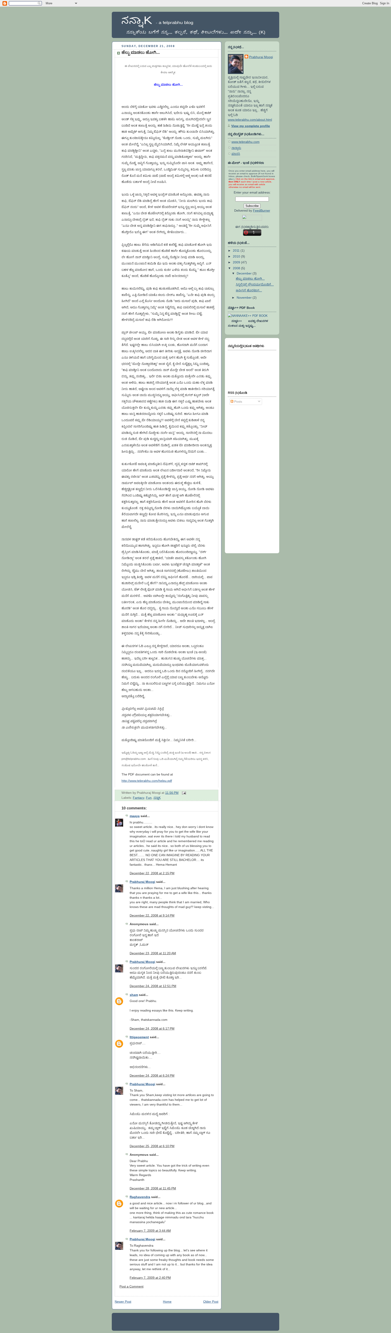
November (245, 297)
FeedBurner (261, 210)
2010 (237, 256)
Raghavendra (140, 1197)
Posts (237, 401)
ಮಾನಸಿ (235, 154)
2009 (237, 262)
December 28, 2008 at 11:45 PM (153, 1188)
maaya (135, 816)
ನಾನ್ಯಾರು (236, 148)
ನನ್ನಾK (157, 797)
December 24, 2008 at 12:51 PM (153, 986)
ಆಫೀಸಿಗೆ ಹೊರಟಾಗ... (249, 290)
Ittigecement (139, 1037)
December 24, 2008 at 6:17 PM (152, 1028)
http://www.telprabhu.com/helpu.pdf (147, 780)
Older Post (210, 1301)
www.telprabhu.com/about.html (250, 119)
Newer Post (123, 1301)
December (245, 273)
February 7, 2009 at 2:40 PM (150, 1277)
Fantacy (138, 797)
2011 (237, 250)
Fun (149, 797)
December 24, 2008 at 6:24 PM (152, 1075)
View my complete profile (250, 126)
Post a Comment (131, 1286)
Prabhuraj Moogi (142, 882)
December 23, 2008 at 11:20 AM (153, 953)
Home (167, 1301)
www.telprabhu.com (245, 142)
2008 (237, 268)
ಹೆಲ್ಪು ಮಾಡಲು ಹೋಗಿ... (141, 52)
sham (134, 995)
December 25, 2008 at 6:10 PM (152, 1146)
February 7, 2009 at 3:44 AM (150, 1230)
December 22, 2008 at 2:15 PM (152, 873)
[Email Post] (183, 792)
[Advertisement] (246, 478)
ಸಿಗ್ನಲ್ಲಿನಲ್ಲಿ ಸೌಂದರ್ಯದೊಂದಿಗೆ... (255, 284)
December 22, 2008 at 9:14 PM (152, 915)
